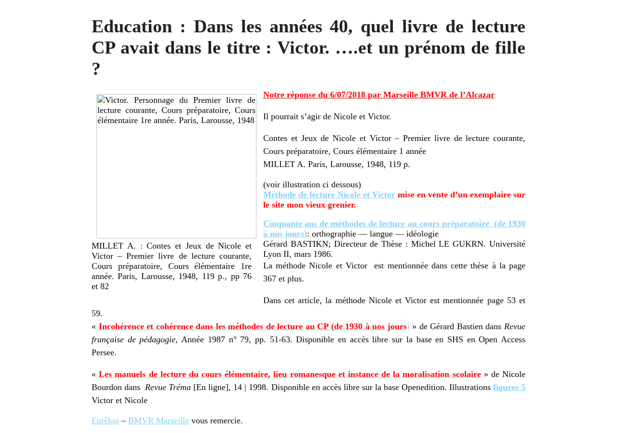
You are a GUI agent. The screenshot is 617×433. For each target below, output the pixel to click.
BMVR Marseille (158, 420)
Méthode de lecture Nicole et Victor (329, 194)
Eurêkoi (105, 420)
